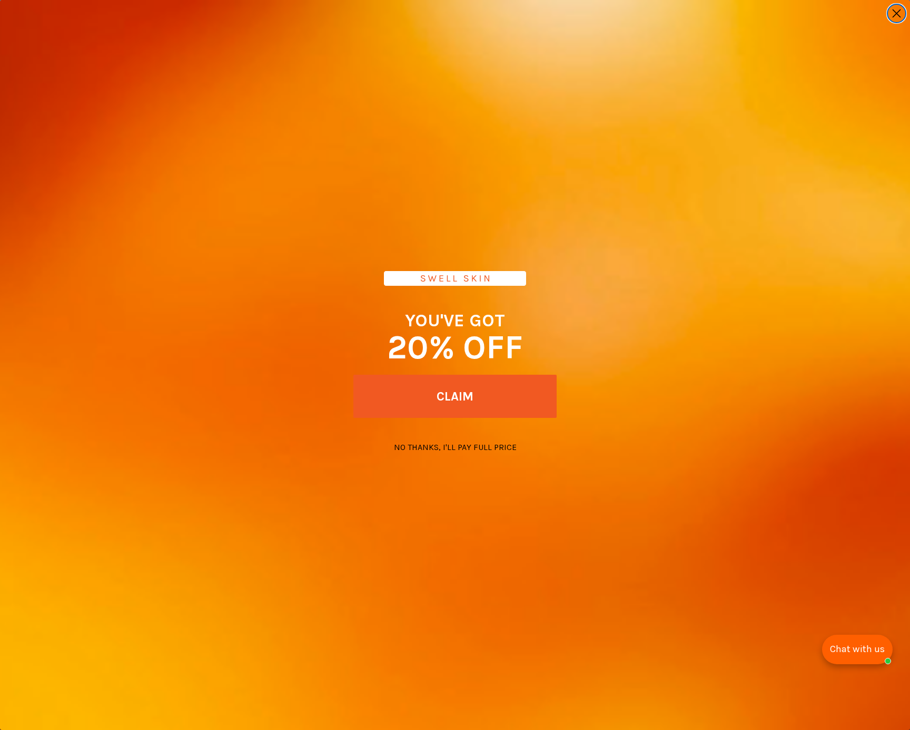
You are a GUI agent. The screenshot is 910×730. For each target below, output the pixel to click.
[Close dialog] (896, 13)
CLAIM (455, 396)
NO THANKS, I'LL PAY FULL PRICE (455, 447)
